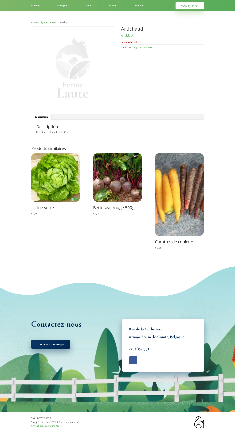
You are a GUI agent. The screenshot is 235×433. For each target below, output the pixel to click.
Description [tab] (41, 116)
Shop (88, 5)
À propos (62, 5)
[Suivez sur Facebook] (133, 360)
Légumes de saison (49, 22)
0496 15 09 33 (189, 6)
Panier (112, 5)
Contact (138, 5)
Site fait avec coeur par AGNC (46, 425)
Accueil (35, 5)
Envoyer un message (51, 344)
